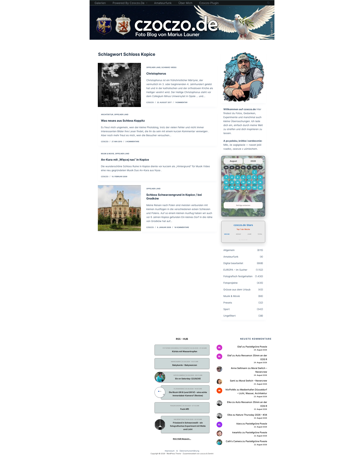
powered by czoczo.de (128, 3)
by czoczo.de (243, 212)
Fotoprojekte (230, 282)
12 (238, 182)
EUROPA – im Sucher (235, 269)
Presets (227, 302)
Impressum (169, 451)
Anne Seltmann (239, 368)
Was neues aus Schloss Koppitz (123, 120)
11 (232, 182)
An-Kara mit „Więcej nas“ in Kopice (125, 159)
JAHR (249, 234)
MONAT (238, 234)
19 (238, 187)
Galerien (100, 3)
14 (249, 182)
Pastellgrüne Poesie (256, 346)
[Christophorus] (119, 85)
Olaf (239, 346)
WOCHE (227, 234)
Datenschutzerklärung (189, 451)
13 (243, 182)
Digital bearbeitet (233, 263)
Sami (232, 380)
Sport (226, 309)
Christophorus (156, 73)
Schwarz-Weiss (168, 67)
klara (239, 423)
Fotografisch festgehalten (238, 276)
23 (260, 187)
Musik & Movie (107, 154)
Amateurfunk (163, 3)
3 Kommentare (132, 141)
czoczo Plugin (209, 3)
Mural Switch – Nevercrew (253, 380)
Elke (229, 402)
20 (243, 187)
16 (260, 182)
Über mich (185, 3)
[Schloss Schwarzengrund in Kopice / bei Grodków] (119, 208)
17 (226, 187)
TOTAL (260, 234)
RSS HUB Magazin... (182, 439)
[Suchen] (268, 3)
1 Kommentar (181, 102)
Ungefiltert (229, 315)
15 (255, 182)
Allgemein (229, 250)
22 (254, 187)
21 (249, 187)
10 (226, 182)
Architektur (107, 114)
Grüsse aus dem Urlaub (237, 289)
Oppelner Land (153, 67)
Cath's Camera (234, 441)
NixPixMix (231, 389)
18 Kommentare (181, 227)
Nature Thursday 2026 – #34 (251, 414)
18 (232, 187)
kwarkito (237, 432)
